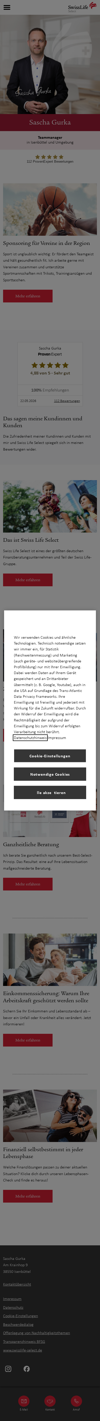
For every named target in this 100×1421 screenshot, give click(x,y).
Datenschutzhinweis (30, 737)
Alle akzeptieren (50, 792)
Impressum (57, 737)
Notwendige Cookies (50, 774)
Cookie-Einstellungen (49, 756)
